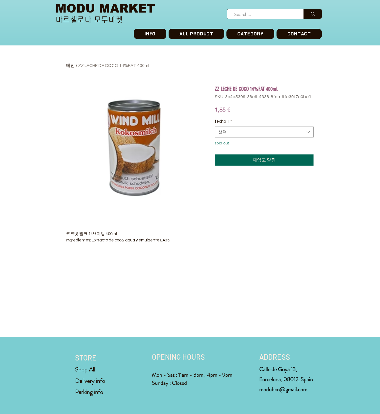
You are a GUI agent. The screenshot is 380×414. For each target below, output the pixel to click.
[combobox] (264, 132)
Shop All (85, 369)
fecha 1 (223, 121)
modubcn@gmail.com (283, 389)
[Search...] (312, 14)
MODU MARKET (105, 8)
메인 (70, 65)
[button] (250, 34)
